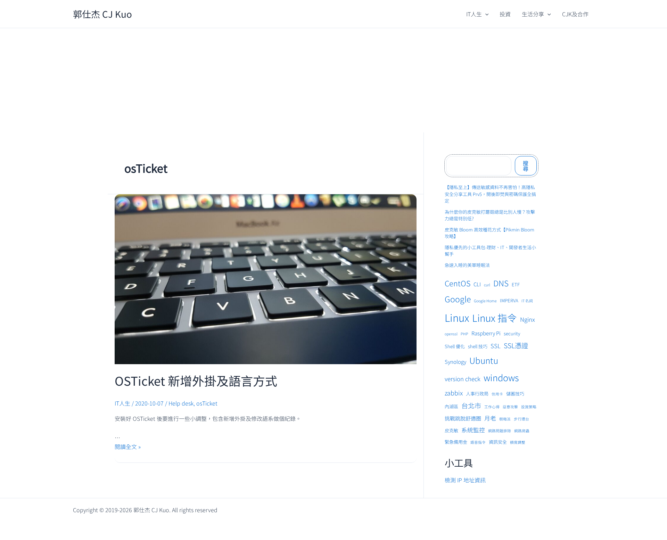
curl (487, 284)
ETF (516, 284)
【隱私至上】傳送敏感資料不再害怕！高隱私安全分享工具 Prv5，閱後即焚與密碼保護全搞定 (490, 194)
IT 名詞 (527, 300)
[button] (485, 14)
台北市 (471, 405)
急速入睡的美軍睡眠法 (467, 265)
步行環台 (521, 419)
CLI (477, 284)
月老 (490, 418)
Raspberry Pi (486, 333)
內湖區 (451, 406)
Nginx (527, 319)
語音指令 (478, 442)
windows (501, 377)
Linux (457, 317)
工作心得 (492, 406)
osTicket (206, 403)
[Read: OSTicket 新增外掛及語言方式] (266, 278)
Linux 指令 (494, 318)
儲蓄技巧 (515, 393)
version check (462, 379)
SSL (496, 346)
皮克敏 (451, 430)
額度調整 (517, 442)
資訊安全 (498, 442)
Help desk (180, 403)
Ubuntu (483, 360)
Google (458, 299)
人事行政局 (477, 393)
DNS (501, 282)
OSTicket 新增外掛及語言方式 (196, 380)
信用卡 (497, 393)
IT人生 (474, 14)
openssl (451, 333)
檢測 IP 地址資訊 (465, 480)
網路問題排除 (499, 430)
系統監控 (473, 430)
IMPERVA (509, 300)
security (512, 333)
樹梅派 (505, 419)
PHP (464, 333)
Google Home (485, 300)
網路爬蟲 (521, 430)
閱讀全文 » (128, 446)
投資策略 (528, 406)
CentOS (457, 283)
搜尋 (525, 166)
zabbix (454, 392)
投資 (505, 14)
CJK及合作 (575, 14)
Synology (455, 361)
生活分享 (533, 14)
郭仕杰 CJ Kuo (102, 13)
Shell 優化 (455, 346)
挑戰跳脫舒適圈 (463, 418)
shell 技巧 (477, 346)
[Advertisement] (333, 80)
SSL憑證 (516, 345)
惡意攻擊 (510, 406)
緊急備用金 (456, 442)
